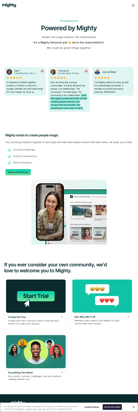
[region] (69, 407)
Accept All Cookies (112, 407)
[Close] (134, 407)
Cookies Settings (91, 407)
